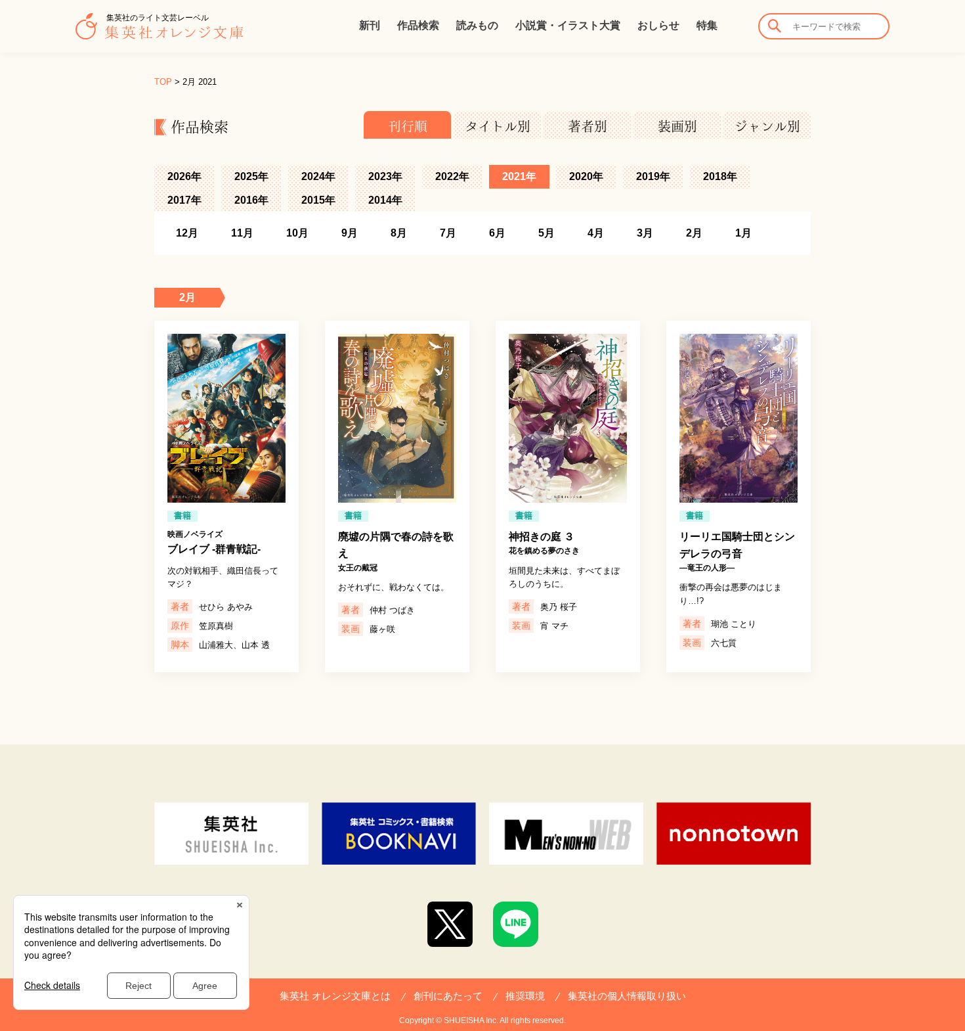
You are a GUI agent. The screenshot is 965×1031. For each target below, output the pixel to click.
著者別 (587, 126)
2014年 (385, 200)
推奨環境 (525, 995)
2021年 (519, 176)
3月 (645, 233)
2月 (694, 233)
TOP (163, 82)
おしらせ (658, 25)
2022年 (452, 176)
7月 (448, 233)
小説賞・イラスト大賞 (567, 25)
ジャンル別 (767, 126)
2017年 (184, 200)
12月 (187, 233)
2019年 (653, 176)
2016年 (251, 200)
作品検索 (418, 25)
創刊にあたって (448, 995)
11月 (242, 233)
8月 (399, 233)
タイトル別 (497, 126)
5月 (546, 233)
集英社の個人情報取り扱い (627, 995)
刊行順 (407, 126)
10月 (297, 233)
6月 (497, 233)
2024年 (318, 176)
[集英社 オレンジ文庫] (159, 32)
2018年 (720, 176)
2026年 (184, 176)
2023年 (385, 176)
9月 (349, 233)
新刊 (369, 25)
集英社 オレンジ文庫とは (335, 995)
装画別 (677, 126)
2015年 (318, 200)
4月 (596, 233)
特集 (707, 25)
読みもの (477, 25)
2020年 (586, 176)
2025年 (251, 176)
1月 (743, 233)
